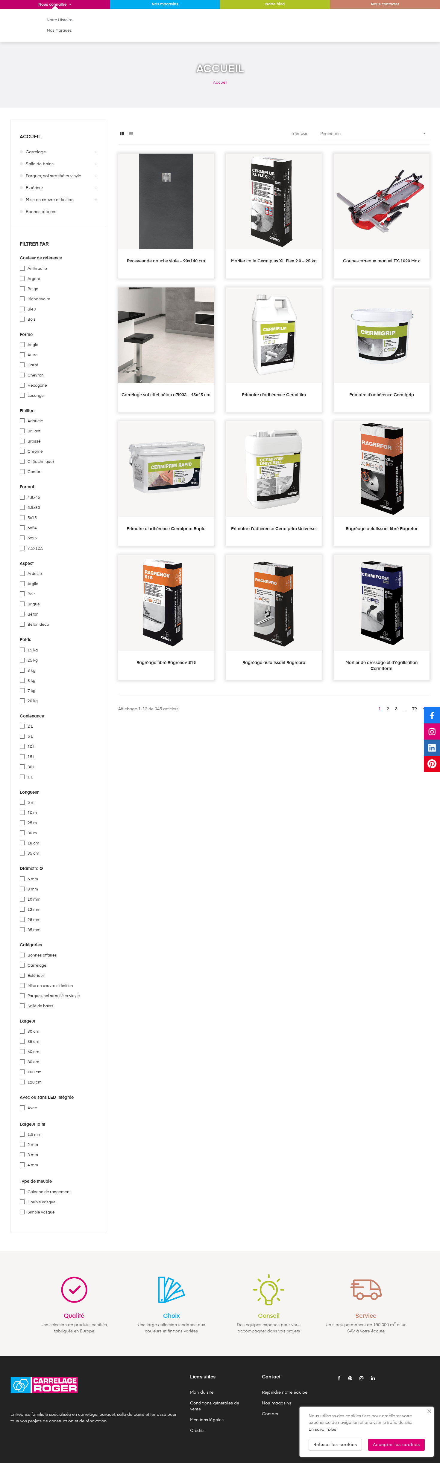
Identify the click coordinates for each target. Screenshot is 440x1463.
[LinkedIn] (432, 748)
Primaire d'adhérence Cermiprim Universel (274, 529)
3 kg (31, 671)
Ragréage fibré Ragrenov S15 (166, 663)
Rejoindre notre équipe (284, 1392)
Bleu (32, 309)
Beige (33, 289)
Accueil (30, 137)
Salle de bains (40, 164)
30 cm (33, 1032)
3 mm (33, 1155)
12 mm (34, 910)
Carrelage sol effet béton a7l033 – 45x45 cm (166, 395)
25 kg (33, 660)
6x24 (32, 528)
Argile (33, 584)
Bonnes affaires (41, 212)
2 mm (33, 1145)
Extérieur (34, 188)
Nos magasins (276, 1403)
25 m (32, 823)
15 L (31, 757)
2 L (30, 727)
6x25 (32, 538)
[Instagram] (432, 731)
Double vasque (42, 1202)
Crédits (197, 1431)
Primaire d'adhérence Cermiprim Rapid (166, 529)
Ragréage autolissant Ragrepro (273, 663)
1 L (30, 777)
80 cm (33, 1062)
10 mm (34, 900)
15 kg (33, 650)
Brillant (34, 431)
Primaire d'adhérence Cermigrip (381, 395)
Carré (33, 365)
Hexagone (37, 386)
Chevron (36, 375)
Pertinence (373, 133)
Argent (34, 279)
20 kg (33, 701)
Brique (34, 604)
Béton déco (38, 625)
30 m (32, 833)
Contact (270, 1414)
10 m (32, 813)
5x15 (32, 518)
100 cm (35, 1072)
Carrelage (36, 152)
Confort (35, 472)
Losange (36, 396)
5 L (30, 737)
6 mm (33, 879)
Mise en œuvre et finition (50, 200)
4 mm (33, 1165)
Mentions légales (207, 1420)
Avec (32, 1108)
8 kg (31, 681)
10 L (31, 747)
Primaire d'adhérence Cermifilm (274, 395)
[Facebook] (432, 715)
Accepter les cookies (396, 1445)
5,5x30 (34, 508)
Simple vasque (41, 1212)
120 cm (35, 1082)
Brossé (34, 441)
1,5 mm (34, 1135)
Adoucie (35, 421)
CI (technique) (41, 462)
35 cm (33, 854)
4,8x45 (34, 498)
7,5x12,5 (35, 548)
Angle (33, 345)
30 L (31, 767)
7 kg (31, 691)
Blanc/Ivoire (39, 299)
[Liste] (131, 134)
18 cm (33, 843)
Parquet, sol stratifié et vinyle (53, 176)
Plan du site (201, 1392)
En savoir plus (322, 1429)
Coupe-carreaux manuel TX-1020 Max (381, 261)
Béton (33, 614)
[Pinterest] (432, 764)
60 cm (33, 1052)
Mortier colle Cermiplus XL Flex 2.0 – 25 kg (274, 261)
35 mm (34, 930)
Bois (32, 320)
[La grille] (122, 134)
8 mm (33, 889)
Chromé (35, 452)
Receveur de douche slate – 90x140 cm (166, 261)
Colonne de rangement (49, 1192)
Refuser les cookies (335, 1445)
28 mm (34, 920)
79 (414, 709)
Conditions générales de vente (214, 1406)
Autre (33, 355)
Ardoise (35, 574)
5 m (31, 803)
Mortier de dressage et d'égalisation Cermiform (381, 666)
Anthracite (37, 269)
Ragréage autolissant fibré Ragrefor (382, 529)
